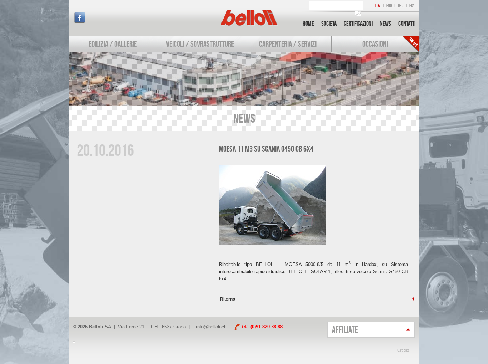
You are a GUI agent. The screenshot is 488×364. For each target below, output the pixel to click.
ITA (377, 5)
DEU (400, 5)
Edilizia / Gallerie (113, 43)
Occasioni (375, 43)
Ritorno (227, 299)
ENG (389, 5)
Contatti (406, 23)
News (385, 23)
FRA (411, 5)
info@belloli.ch (211, 326)
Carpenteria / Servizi (288, 43)
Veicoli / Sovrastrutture (200, 43)
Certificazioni (358, 23)
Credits (403, 350)
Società (329, 23)
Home (308, 23)
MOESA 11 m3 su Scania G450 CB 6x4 (266, 148)
